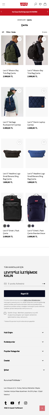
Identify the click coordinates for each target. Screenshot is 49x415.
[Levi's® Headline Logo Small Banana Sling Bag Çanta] (12, 153)
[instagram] (25, 403)
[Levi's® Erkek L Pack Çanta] (12, 207)
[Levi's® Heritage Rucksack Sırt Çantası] (12, 102)
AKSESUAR (21, 20)
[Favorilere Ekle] (19, 39)
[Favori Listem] (40, 4)
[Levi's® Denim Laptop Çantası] (37, 102)
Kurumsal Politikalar (12, 380)
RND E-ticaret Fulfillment (13, 408)
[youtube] (12, 403)
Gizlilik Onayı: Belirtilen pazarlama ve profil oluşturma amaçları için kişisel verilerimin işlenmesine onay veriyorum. (23, 315)
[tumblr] (5, 403)
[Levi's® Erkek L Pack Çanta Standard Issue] (37, 207)
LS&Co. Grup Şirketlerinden (32, 300)
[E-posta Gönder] (43, 283)
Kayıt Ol (24, 293)
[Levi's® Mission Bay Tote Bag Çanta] (12, 50)
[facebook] (19, 403)
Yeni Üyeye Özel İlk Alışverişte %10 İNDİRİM (24, 12)
